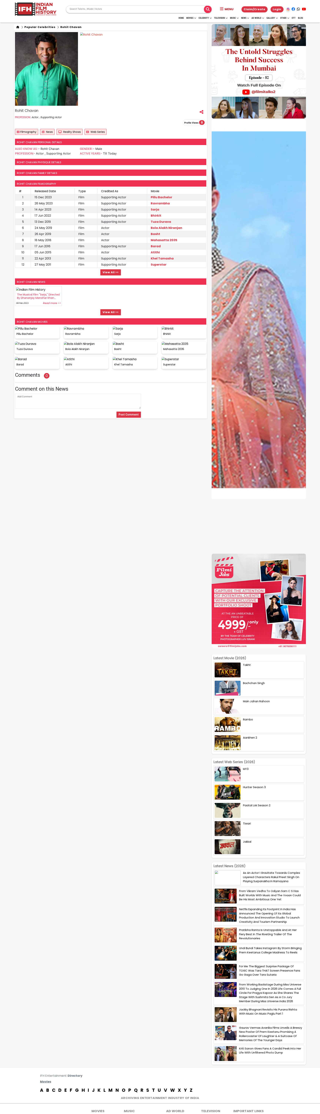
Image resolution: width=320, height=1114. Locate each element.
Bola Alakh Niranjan (166, 228)
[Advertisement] (261, 526)
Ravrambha (160, 203)
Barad (156, 246)
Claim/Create (254, 9)
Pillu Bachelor (161, 197)
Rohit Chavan (71, 27)
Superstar (158, 264)
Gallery (270, 18)
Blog (300, 18)
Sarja (155, 209)
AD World (175, 1111)
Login (277, 9)
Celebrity (204, 18)
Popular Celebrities (39, 27)
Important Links (248, 1111)
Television (219, 18)
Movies (189, 18)
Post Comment (129, 414)
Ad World (256, 18)
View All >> (111, 272)
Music (233, 18)
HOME (181, 18)
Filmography (28, 132)
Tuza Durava (161, 222)
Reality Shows (72, 132)
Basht (155, 234)
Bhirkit (156, 215)
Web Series (97, 132)
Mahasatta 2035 (164, 240)
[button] (226, 9)
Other (283, 18)
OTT (294, 18)
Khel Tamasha (162, 258)
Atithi (155, 252)
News (243, 18)
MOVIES (97, 1111)
